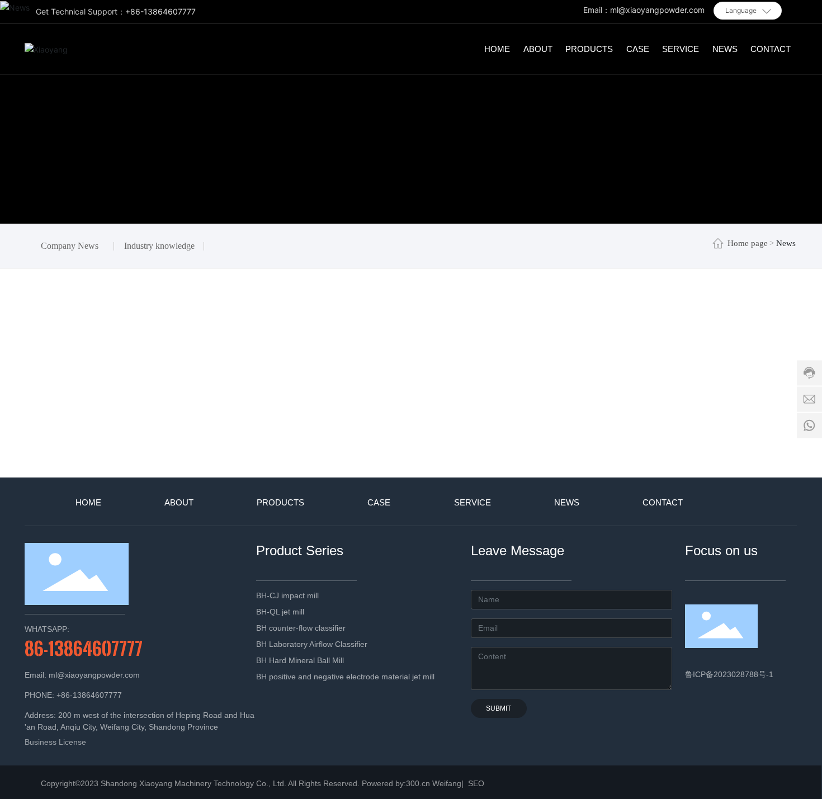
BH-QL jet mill (280, 611)
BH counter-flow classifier (301, 627)
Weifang (446, 783)
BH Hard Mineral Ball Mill (300, 660)
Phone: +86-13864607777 (73, 695)
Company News (69, 245)
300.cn (418, 783)
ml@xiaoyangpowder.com (657, 10)
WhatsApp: (47, 629)
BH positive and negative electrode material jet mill (345, 676)
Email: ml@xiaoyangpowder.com (82, 674)
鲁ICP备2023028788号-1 (729, 674)
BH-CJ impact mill (287, 595)
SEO (475, 783)
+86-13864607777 (160, 11)
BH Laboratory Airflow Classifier (311, 644)
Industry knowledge (159, 245)
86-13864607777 (84, 648)
